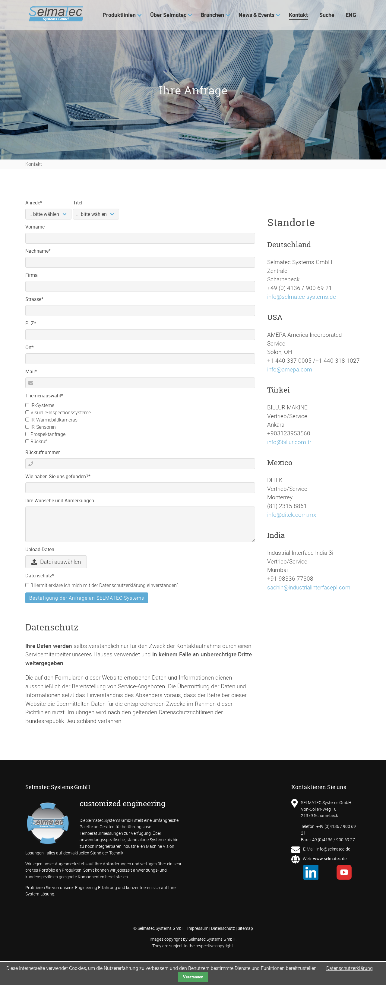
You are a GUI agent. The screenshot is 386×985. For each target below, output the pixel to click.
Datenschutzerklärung (349, 968)
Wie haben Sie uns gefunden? (57, 476)
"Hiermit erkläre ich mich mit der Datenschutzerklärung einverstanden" (103, 585)
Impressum (197, 928)
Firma (31, 275)
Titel (77, 202)
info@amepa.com (289, 369)
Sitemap (245, 928)
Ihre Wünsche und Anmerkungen (59, 500)
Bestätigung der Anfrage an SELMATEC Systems (86, 598)
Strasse (36, 298)
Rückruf (38, 441)
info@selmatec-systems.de (301, 297)
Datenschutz (39, 575)
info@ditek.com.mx (291, 515)
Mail (36, 371)
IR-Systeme (41, 405)
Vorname (35, 226)
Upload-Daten (39, 549)
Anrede (36, 202)
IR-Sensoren (42, 427)
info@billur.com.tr (289, 442)
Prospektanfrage (47, 434)
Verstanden (193, 977)
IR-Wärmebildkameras (53, 420)
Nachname (38, 250)
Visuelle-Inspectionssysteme (60, 412)
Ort (36, 347)
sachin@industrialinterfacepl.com (308, 587)
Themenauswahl (44, 395)
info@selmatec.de (333, 849)
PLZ (36, 323)
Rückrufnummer (42, 452)
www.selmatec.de (329, 858)
